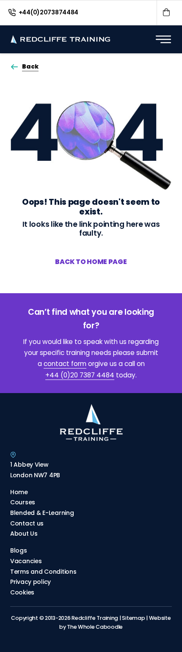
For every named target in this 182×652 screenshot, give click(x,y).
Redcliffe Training (96, 618)
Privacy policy (30, 582)
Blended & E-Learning (42, 513)
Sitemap (134, 618)
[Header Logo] (60, 39)
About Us (24, 533)
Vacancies (25, 561)
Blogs (18, 550)
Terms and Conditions (43, 571)
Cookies (22, 592)
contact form (65, 364)
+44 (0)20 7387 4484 (79, 375)
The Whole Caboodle (95, 626)
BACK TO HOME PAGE (91, 262)
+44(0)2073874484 (47, 12)
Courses (22, 502)
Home (19, 492)
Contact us (27, 523)
